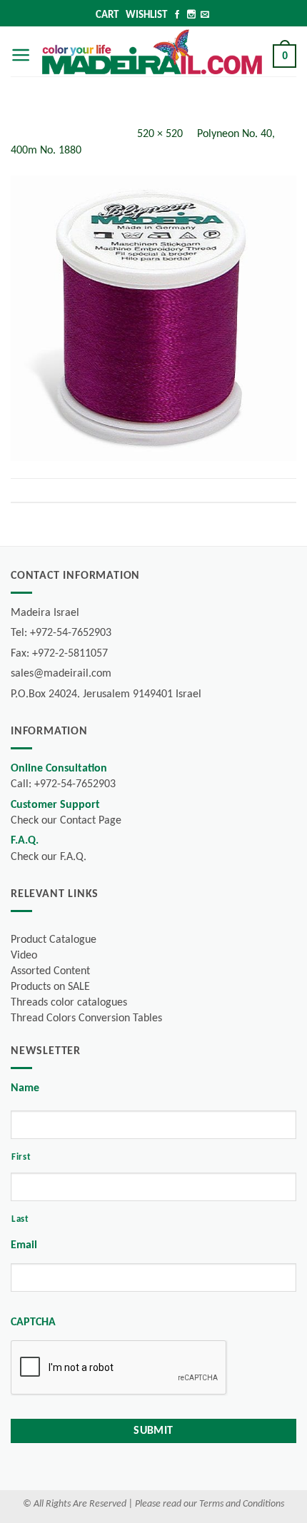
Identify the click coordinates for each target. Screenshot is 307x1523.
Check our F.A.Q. (48, 857)
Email (24, 1245)
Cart (107, 15)
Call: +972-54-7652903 (63, 784)
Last (20, 1219)
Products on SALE (50, 987)
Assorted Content (50, 971)
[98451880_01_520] (153, 318)
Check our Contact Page (66, 820)
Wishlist (146, 15)
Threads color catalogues (69, 1002)
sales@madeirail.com (61, 673)
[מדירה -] (152, 51)
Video (24, 955)
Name (25, 1088)
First (21, 1157)
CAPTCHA (33, 1322)
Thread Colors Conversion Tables (86, 1018)
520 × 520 (160, 134)
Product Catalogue (53, 940)
